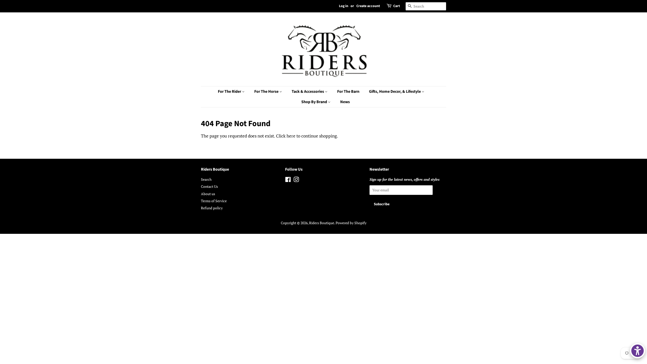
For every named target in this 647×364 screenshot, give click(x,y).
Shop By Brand (314, 102)
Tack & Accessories (308, 91)
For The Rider (230, 91)
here (291, 136)
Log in (343, 6)
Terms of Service (214, 200)
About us (208, 193)
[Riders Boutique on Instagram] (296, 180)
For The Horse (266, 91)
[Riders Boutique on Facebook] (288, 180)
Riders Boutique (321, 222)
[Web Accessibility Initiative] (637, 350)
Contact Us (209, 186)
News (345, 102)
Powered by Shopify (351, 222)
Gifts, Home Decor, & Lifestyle (395, 91)
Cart (396, 6)
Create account (368, 6)
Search (206, 179)
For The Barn (348, 91)
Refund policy (212, 208)
